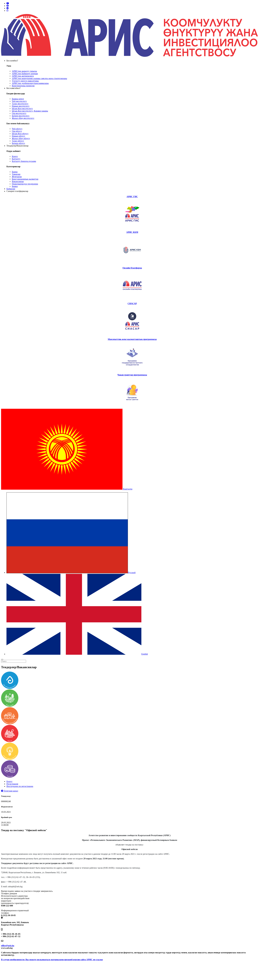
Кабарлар (10, 189)
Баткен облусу (18, 143)
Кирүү (15, 156)
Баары (15, 172)
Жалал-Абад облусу (21, 138)
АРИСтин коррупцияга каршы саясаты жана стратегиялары (39, 78)
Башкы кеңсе (18, 99)
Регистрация (12, 784)
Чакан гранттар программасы (132, 375)
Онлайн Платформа (132, 268)
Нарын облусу (18, 136)
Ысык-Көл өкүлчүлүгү (22, 108)
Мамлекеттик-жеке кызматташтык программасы (132, 339)
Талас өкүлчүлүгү (20, 103)
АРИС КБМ (132, 232)
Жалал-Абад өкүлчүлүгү (23, 118)
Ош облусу (17, 131)
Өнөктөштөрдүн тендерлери (25, 184)
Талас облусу (18, 141)
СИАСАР (132, 303)
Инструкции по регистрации (19, 786)
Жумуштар (17, 176)
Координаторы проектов (23, 86)
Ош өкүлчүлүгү (19, 113)
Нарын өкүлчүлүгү (20, 106)
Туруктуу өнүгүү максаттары (25, 81)
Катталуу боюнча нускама (24, 161)
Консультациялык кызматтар (25, 179)
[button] (66, 489)
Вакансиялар (18, 181)
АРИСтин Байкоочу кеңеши (25, 73)
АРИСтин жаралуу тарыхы (24, 71)
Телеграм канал (10, 791)
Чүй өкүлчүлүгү (19, 101)
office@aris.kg (7, 945)
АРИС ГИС (132, 196)
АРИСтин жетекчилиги (23, 76)
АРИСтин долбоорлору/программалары (30, 83)
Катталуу (16, 159)
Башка (15, 186)
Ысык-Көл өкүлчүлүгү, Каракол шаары (30, 111)
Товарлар (16, 174)
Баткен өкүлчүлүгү (20, 116)
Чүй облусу (17, 129)
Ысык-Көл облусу (20, 133)
